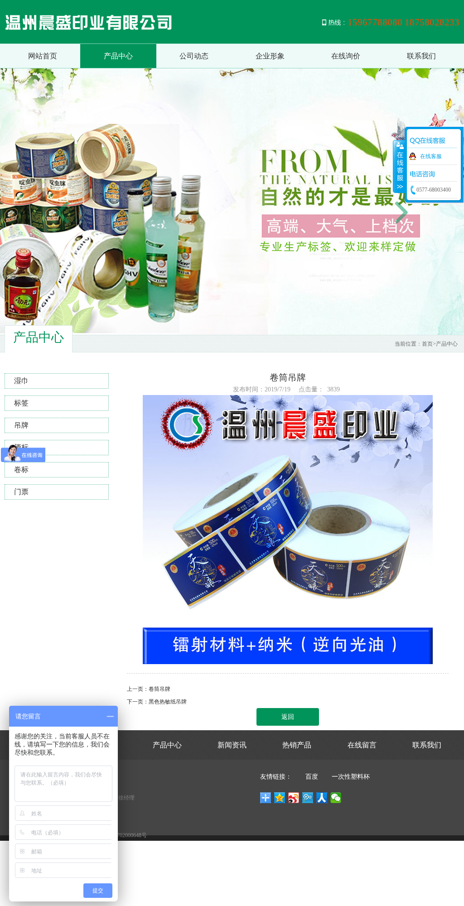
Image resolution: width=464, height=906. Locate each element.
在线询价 (345, 56)
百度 (311, 776)
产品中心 (118, 56)
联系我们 (421, 56)
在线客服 (431, 156)
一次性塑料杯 (351, 776)
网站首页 (42, 56)
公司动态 (193, 56)
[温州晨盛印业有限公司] (118, 21)
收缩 (399, 166)
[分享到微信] (336, 797)
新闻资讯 (232, 745)
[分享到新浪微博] (294, 797)
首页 (427, 344)
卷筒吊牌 (159, 689)
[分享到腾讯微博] (308, 797)
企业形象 (270, 56)
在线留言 (362, 745)
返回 (287, 716)
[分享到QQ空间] (279, 797)
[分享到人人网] (322, 797)
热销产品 (296, 745)
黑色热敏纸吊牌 (168, 702)
